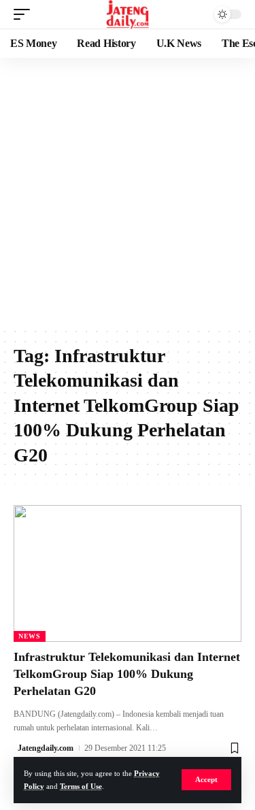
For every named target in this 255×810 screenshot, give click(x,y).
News (29, 636)
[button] (206, 779)
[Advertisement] (127, 192)
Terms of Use (81, 786)
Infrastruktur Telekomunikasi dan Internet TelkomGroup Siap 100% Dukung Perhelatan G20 (127, 674)
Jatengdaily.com (45, 748)
